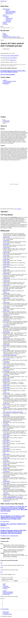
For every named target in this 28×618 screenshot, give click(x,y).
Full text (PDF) (6, 81)
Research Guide (6, 587)
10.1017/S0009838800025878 (9, 497)
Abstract (5, 80)
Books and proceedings (10, 12)
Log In (4, 14)
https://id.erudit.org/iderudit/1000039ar (11, 55)
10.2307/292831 (6, 355)
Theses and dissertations (11, 11)
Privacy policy (6, 611)
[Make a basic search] (1, 2)
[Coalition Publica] (5, 608)
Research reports (9, 13)
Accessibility (5, 586)
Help (4, 585)
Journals (7, 10)
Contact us (5, 588)
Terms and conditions (7, 614)
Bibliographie (6, 83)
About (7, 16)
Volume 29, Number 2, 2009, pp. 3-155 (11, 36)
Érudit (7, 17)
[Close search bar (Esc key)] (2, 2)
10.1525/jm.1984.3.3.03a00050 (9, 412)
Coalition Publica (9, 18)
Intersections (5, 35)
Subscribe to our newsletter (7, 579)
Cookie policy (6, 613)
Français (5, 23)
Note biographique (7, 82)
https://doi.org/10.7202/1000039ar (10, 57)
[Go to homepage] (4, 1)
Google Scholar (6, 236)
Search (2, 26)
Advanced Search (6, 21)
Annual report (8, 20)
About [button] (4, 16)
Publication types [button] (6, 8)
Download (19, 208)
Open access (8, 19)
